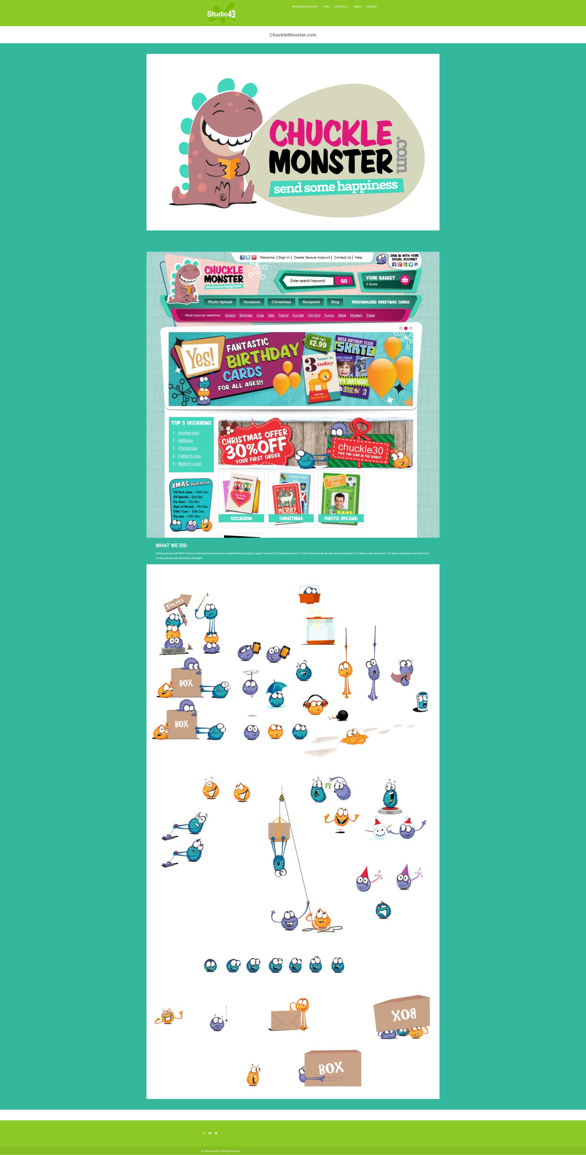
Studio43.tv (215, 1151)
